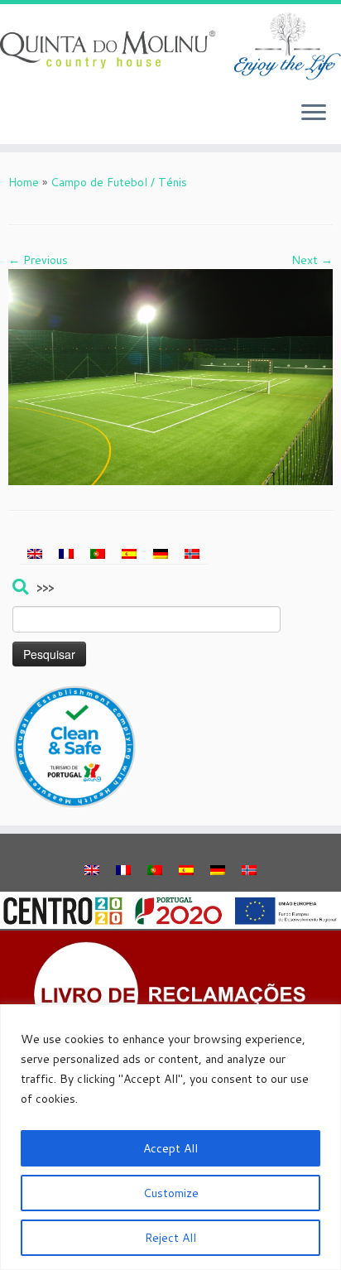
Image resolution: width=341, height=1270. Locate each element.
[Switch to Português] (97, 554)
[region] (170, 1137)
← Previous (38, 260)
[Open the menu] (313, 114)
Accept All (170, 1148)
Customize (171, 1193)
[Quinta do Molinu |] (170, 46)
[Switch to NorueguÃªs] (192, 554)
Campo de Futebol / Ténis (118, 182)
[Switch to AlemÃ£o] (160, 554)
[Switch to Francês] (66, 554)
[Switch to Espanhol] (129, 554)
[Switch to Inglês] (34, 554)
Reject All (170, 1237)
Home (23, 182)
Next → (312, 260)
